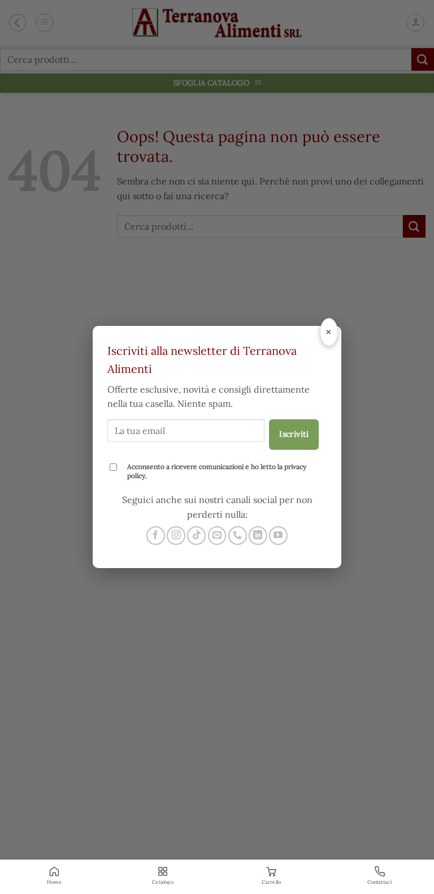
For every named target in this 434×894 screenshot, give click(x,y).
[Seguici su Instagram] (176, 535)
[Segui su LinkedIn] (258, 535)
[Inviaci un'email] (217, 535)
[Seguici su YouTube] (278, 535)
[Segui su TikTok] (196, 535)
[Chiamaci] (237, 535)
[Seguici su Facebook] (155, 535)
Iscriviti (294, 434)
